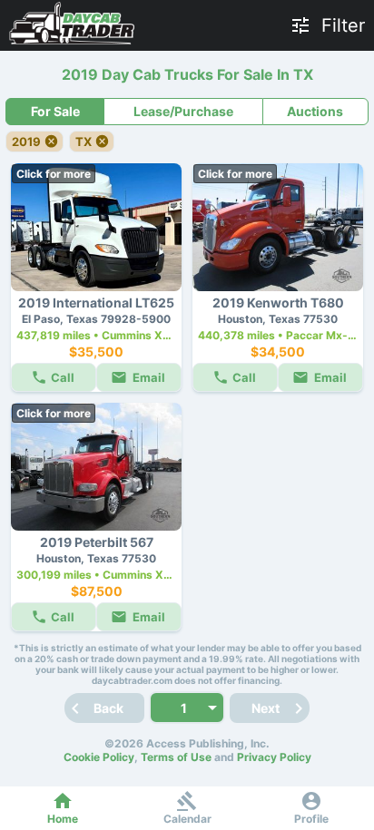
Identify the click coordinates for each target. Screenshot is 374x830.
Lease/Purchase (183, 111)
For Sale (55, 111)
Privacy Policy (274, 757)
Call (62, 377)
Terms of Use (176, 757)
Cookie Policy (99, 757)
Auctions (315, 111)
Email (149, 377)
